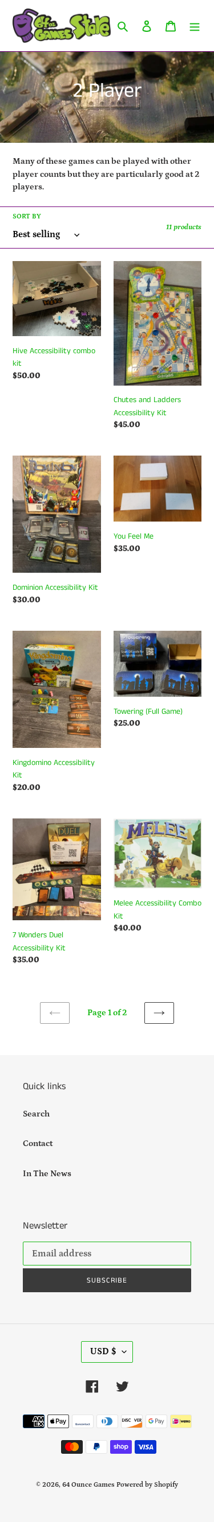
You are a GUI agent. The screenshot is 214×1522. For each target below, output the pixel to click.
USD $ (103, 1351)
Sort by (27, 216)
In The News (47, 1173)
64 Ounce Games (88, 1484)
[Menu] (195, 26)
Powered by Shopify (147, 1484)
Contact (38, 1143)
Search (36, 1114)
